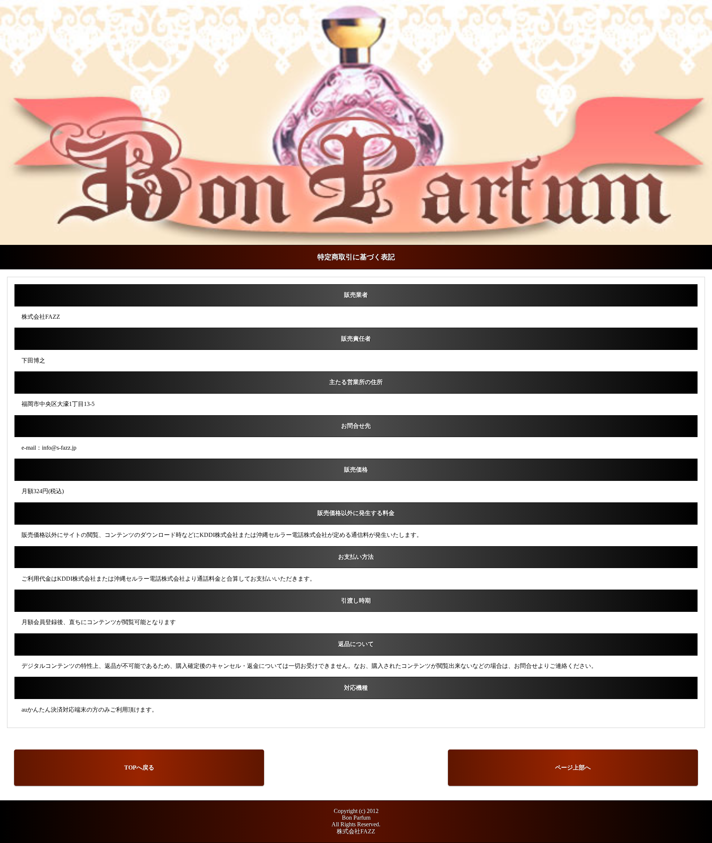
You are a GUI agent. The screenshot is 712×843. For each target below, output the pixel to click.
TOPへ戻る (139, 767)
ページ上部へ (573, 767)
